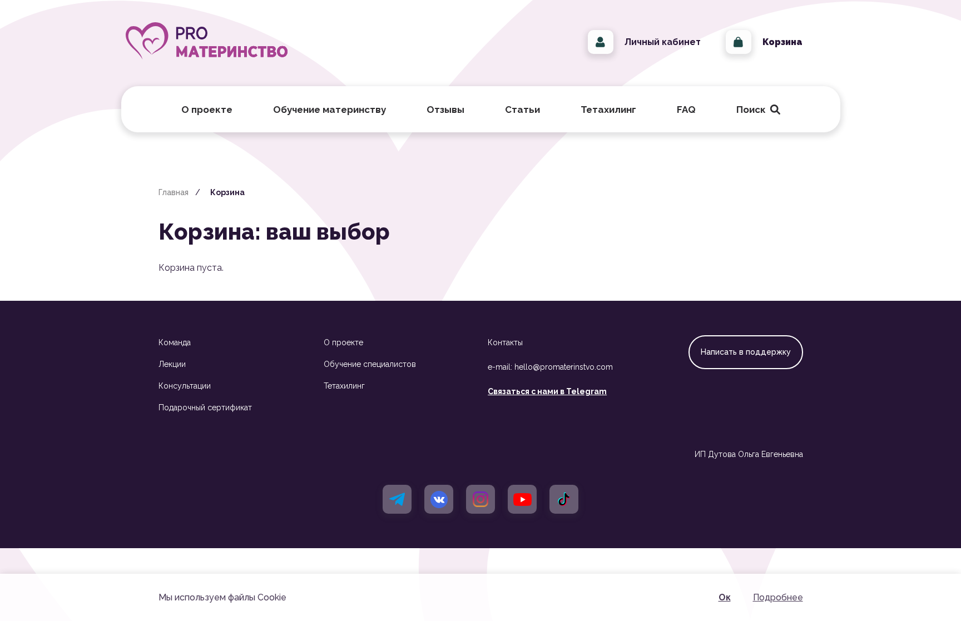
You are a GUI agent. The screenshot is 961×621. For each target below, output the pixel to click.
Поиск (755, 109)
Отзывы (445, 109)
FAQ (686, 109)
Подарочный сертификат (205, 407)
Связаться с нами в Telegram (547, 391)
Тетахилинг (344, 385)
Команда (174, 342)
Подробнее (778, 597)
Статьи (522, 109)
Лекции (172, 364)
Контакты (505, 342)
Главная (173, 192)
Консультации (184, 385)
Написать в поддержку (746, 351)
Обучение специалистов (370, 364)
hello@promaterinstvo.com (563, 366)
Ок (725, 597)
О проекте (343, 342)
